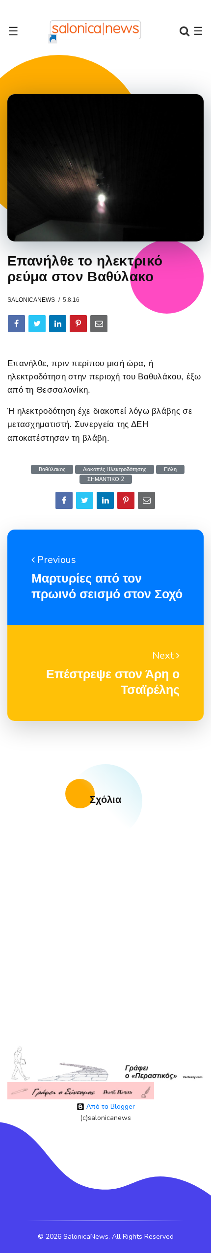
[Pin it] (78, 323)
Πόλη (170, 469)
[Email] (98, 323)
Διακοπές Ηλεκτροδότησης (114, 469)
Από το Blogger (109, 1106)
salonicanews (31, 299)
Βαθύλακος (52, 469)
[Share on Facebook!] (16, 323)
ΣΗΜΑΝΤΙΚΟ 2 (105, 479)
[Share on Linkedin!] (57, 323)
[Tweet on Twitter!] (37, 323)
